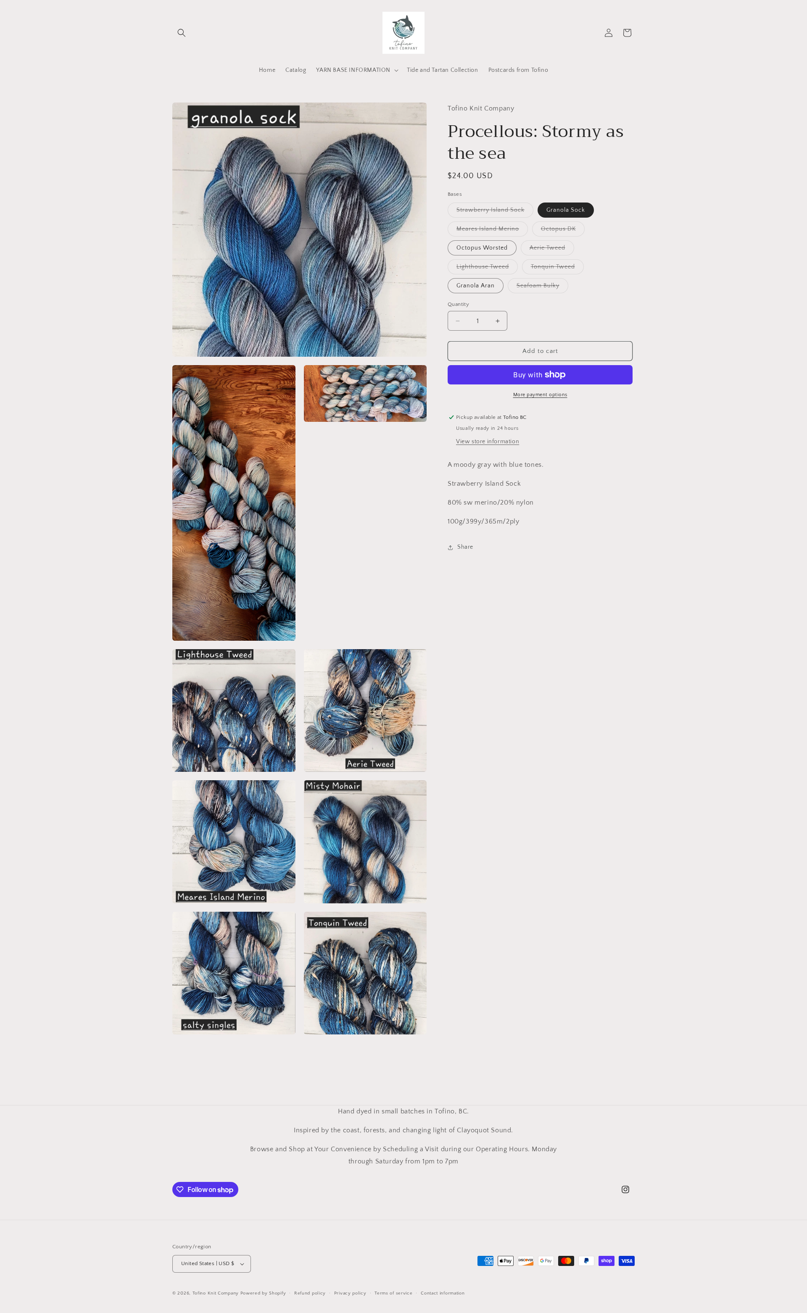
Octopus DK (563, 231)
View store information (487, 441)
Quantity (458, 304)
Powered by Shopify (263, 1293)
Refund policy (310, 1293)
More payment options (540, 394)
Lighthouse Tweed (487, 268)
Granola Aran (475, 285)
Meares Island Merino (492, 231)
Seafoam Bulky (542, 287)
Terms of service (393, 1293)
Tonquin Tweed (557, 268)
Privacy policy (350, 1293)
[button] (181, 33)
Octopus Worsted (482, 248)
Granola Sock (565, 210)
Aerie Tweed (552, 249)
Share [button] (465, 547)
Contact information (442, 1293)
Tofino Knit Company (216, 1293)
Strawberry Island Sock (494, 212)
